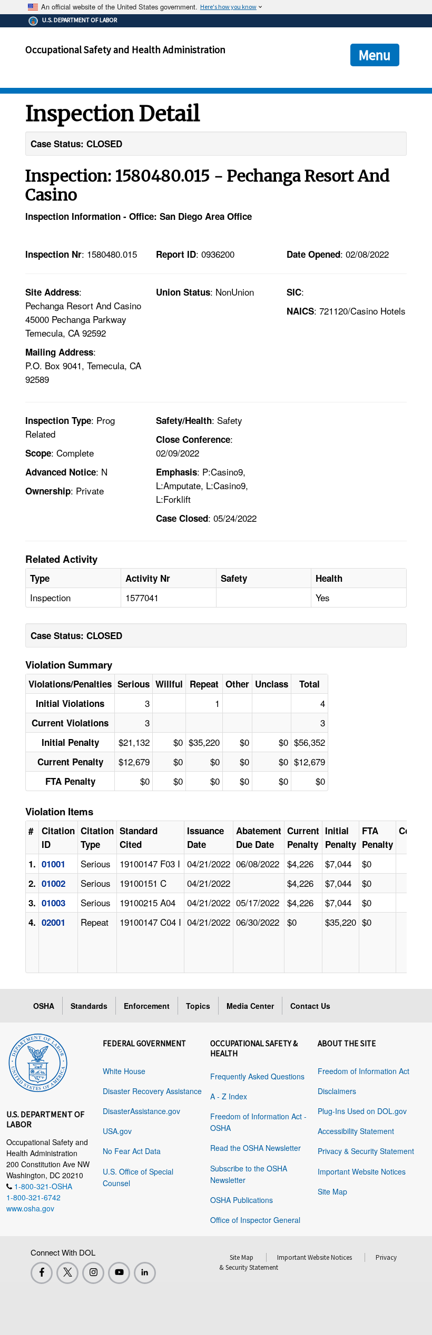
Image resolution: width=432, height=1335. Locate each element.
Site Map (332, 1191)
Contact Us (310, 1005)
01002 (53, 883)
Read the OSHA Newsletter (255, 1147)
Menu (375, 55)
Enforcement (147, 1005)
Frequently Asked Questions (257, 1076)
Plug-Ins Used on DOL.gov (362, 1111)
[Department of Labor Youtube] (119, 1273)
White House (124, 1071)
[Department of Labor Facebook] (42, 1273)
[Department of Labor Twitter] (67, 1273)
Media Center (250, 1005)
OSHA (43, 1005)
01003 (53, 902)
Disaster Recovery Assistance (152, 1091)
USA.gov (117, 1131)
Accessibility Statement (356, 1131)
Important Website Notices (362, 1171)
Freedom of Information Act (363, 1071)
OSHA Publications (241, 1200)
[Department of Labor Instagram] (93, 1273)
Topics (198, 1005)
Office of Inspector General (255, 1220)
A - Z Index (228, 1096)
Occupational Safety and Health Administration (125, 49)
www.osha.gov (30, 1208)
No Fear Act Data (132, 1151)
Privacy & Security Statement (366, 1151)
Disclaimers (337, 1091)
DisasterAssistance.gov (141, 1111)
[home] (38, 1061)
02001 (53, 922)
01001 (53, 863)
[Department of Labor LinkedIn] (145, 1273)
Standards (89, 1005)
